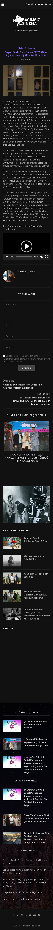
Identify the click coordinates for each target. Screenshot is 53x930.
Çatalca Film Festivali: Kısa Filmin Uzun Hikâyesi (35, 724)
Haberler (31, 48)
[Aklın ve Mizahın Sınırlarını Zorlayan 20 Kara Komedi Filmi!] (12, 596)
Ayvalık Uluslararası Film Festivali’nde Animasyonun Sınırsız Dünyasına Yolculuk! (36, 838)
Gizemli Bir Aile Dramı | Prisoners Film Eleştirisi (25, 860)
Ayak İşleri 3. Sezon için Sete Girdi (36, 576)
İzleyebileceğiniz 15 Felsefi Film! (34, 558)
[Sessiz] (41, 256)
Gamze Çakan (27, 271)
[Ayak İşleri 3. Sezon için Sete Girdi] (12, 578)
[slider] (24, 256)
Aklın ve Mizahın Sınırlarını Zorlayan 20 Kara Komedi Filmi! (35, 594)
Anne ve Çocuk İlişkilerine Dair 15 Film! (36, 540)
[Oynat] (6, 256)
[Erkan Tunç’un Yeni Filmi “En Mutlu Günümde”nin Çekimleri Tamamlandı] (12, 820)
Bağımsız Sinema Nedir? (14, 899)
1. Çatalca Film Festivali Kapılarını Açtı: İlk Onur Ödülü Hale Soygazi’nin (26, 458)
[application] (26, 246)
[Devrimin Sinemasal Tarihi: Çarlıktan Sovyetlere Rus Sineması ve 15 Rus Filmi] (12, 614)
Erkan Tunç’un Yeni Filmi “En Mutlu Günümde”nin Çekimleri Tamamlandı (36, 818)
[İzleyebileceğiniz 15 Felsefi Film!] (12, 560)
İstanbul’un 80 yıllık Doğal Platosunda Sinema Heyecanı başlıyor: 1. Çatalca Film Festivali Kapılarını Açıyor (36, 765)
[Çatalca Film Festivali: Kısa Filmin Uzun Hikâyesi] (12, 726)
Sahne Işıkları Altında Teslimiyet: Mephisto (23, 869)
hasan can (35, 899)
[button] (26, 246)
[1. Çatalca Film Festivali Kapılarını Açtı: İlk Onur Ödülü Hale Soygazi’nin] (26, 436)
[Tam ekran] (46, 256)
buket (39, 892)
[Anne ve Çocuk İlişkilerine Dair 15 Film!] (12, 543)
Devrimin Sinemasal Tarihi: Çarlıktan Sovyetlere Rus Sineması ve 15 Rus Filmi (37, 614)
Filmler (21, 48)
